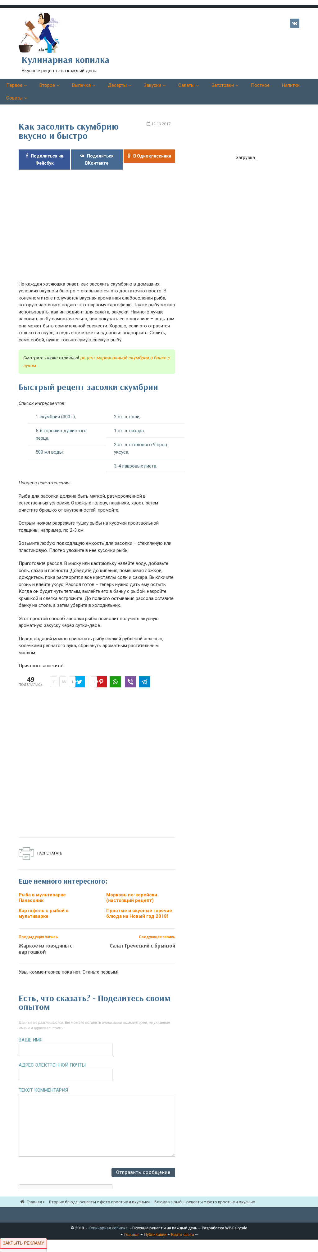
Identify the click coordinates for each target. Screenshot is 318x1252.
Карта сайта (182, 1234)
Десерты (117, 85)
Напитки (291, 85)
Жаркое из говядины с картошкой (45, 948)
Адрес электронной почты (52, 1065)
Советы (14, 98)
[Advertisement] (97, 228)
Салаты (186, 85)
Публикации (155, 1234)
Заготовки (222, 85)
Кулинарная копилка (108, 1228)
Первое (14, 85)
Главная (131, 1234)
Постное (260, 85)
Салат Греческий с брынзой (142, 945)
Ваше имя (31, 1040)
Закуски (152, 85)
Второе (47, 85)
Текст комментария (43, 1090)
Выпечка (81, 85)
